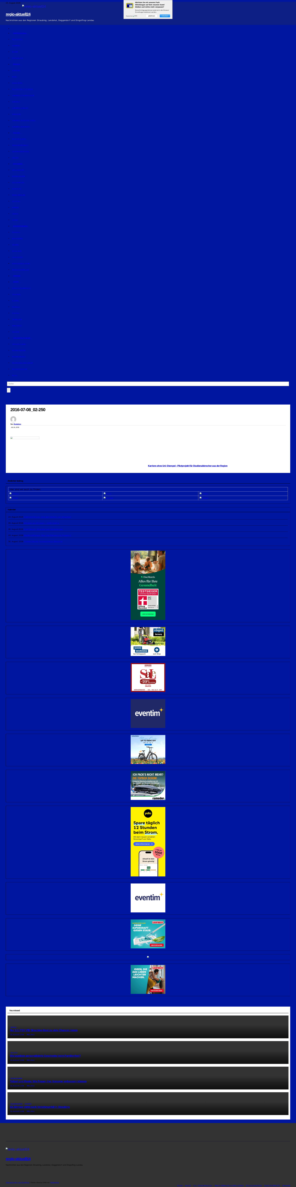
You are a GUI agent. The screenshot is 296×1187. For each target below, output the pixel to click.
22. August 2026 (17, 1034)
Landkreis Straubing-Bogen (23, 95)
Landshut (16, 102)
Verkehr (15, 158)
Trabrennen (17, 319)
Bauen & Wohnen (18, 176)
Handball (16, 307)
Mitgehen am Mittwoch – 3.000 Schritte (41, 523)
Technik (15, 214)
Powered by (129, 16)
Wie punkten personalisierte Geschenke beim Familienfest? (45, 1055)
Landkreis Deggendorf (21, 127)
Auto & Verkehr (18, 170)
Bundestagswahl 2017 (20, 270)
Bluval (14, 375)
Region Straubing (19, 350)
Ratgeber (18, 164)
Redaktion (17, 424)
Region (16, 64)
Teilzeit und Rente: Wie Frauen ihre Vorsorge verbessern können (48, 1081)
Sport (16, 282)
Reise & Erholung (18, 195)
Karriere (15, 207)
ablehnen (151, 16)
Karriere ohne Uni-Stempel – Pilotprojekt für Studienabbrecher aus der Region (188, 465)
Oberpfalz (16, 45)
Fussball (15, 300)
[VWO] (135, 16)
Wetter (15, 220)
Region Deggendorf (19, 369)
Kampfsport (17, 325)
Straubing (16, 70)
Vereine (16, 276)
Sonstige (15, 332)
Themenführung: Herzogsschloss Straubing (43, 541)
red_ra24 (31, 1034)
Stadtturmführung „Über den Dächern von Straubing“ (47, 517)
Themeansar (54, 1182)
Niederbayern (17, 39)
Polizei (16, 133)
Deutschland (17, 58)
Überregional (20, 33)
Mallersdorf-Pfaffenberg (22, 89)
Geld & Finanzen (18, 182)
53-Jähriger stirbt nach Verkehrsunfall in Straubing (40, 1106)
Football (15, 313)
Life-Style (16, 201)
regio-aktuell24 (18, 14)
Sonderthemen (20, 226)
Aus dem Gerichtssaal (20, 151)
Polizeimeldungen (19, 139)
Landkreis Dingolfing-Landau (23, 120)
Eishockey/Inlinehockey (21, 288)
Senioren (15, 245)
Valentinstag (17, 257)
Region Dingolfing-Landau (22, 363)
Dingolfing (16, 114)
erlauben (165, 16)
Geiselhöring (17, 83)
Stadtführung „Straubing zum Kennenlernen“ (43, 529)
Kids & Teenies (17, 238)
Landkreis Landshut (20, 108)
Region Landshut (19, 356)
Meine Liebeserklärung (21, 263)
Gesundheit (16, 189)
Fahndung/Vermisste (20, 145)
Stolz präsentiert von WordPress (18, 1182)
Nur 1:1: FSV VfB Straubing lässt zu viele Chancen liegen (43, 1030)
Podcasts (16, 232)
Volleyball (16, 294)
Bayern (15, 52)
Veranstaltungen (22, 338)
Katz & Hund (17, 251)
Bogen (14, 77)
